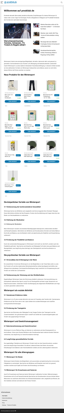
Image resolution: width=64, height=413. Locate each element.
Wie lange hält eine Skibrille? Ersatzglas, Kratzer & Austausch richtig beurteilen (50, 44)
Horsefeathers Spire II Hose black (28, 96)
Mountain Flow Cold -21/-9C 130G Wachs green (48, 126)
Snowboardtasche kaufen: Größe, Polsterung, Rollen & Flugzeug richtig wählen (49, 53)
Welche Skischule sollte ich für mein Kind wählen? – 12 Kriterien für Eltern (50, 27)
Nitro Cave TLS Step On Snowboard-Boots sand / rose (9, 98)
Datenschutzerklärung (7, 398)
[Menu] (2, 2)
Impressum (4, 400)
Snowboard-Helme (28, 153)
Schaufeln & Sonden (10, 183)
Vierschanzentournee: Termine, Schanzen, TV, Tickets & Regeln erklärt (15, 43)
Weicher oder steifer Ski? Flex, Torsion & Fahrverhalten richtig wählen (50, 35)
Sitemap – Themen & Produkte (9, 405)
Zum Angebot (13, 101)
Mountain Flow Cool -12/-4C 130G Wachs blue (29, 126)
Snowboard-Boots (9, 92)
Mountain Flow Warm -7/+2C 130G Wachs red (9, 126)
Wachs (45, 92)
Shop (3, 402)
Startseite (4, 395)
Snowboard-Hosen (28, 92)
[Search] (61, 2)
